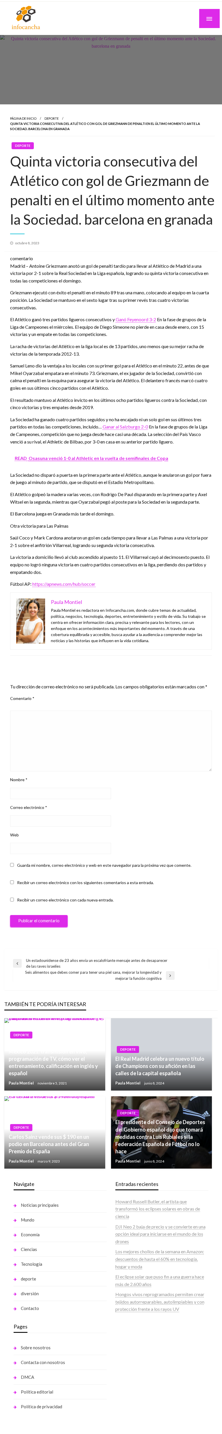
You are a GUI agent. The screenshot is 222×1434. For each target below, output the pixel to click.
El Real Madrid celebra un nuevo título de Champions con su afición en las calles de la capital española (159, 1066)
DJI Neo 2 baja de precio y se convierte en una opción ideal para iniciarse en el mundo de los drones (160, 1234)
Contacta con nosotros (43, 1362)
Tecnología (31, 1264)
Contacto (30, 1308)
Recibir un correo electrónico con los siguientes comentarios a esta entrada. (85, 882)
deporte (28, 1278)
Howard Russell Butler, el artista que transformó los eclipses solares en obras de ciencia (157, 1209)
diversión (30, 1293)
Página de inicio (23, 118)
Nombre (18, 779)
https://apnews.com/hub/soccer (63, 584)
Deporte (52, 118)
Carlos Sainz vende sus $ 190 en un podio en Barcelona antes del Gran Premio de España (49, 1144)
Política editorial (37, 1391)
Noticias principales (40, 1205)
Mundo (27, 1219)
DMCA (27, 1377)
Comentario (22, 698)
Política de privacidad (41, 1406)
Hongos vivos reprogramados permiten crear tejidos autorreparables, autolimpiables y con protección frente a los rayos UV (159, 1301)
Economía (30, 1234)
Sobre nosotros (36, 1347)
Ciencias (29, 1249)
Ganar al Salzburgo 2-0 (125, 426)
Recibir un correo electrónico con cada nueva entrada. (65, 899)
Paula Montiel (22, 1083)
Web (14, 834)
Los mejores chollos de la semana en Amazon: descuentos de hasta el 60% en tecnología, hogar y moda (159, 1259)
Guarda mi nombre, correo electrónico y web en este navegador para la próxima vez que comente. (104, 865)
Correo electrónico (28, 807)
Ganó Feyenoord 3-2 (136, 319)
